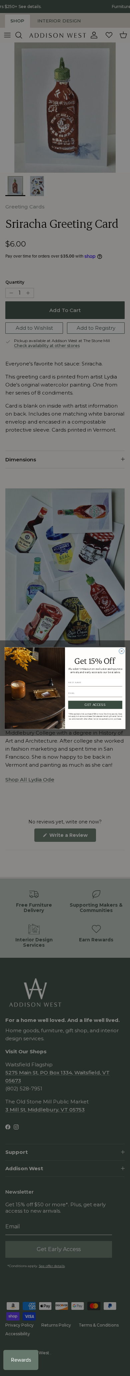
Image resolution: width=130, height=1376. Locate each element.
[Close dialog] (121, 651)
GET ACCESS (95, 705)
